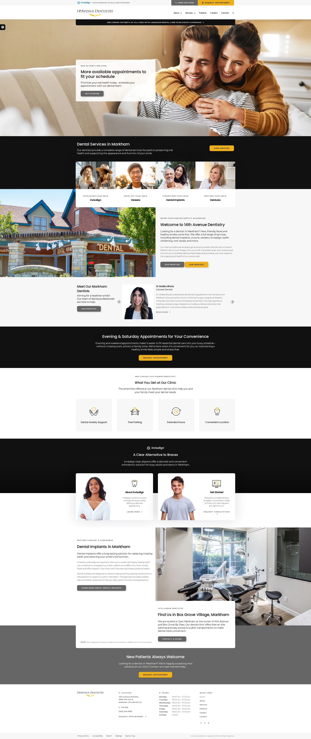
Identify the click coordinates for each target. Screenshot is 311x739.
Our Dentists (88, 309)
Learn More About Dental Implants (101, 588)
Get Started (92, 94)
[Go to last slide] (119, 302)
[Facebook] (201, 723)
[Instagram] (205, 723)
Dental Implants (175, 200)
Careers (213, 13)
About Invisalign (134, 492)
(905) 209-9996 (125, 711)
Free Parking (135, 422)
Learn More (133, 512)
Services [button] (189, 13)
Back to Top (130, 736)
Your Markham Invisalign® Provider (111, 3)
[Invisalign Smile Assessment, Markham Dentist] (216, 483)
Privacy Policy (83, 736)
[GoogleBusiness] (208, 723)
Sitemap (118, 736)
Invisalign (95, 200)
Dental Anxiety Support (94, 422)
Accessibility (97, 736)
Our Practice (172, 265)
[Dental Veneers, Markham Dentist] (136, 175)
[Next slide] (232, 302)
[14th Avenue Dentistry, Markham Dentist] (95, 694)
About (202, 701)
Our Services (196, 265)
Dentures (215, 200)
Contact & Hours (172, 639)
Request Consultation (217, 512)
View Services (222, 148)
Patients (203, 13)
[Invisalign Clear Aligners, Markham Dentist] (96, 175)
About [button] (176, 13)
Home (202, 697)
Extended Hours (176, 422)
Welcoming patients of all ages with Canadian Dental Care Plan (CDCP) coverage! (154, 22)
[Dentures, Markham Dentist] (215, 175)
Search (109, 736)
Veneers (135, 200)
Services (203, 705)
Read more (162, 312)
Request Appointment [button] (217, 3)
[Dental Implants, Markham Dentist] (175, 175)
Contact (225, 13)
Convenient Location (217, 422)
